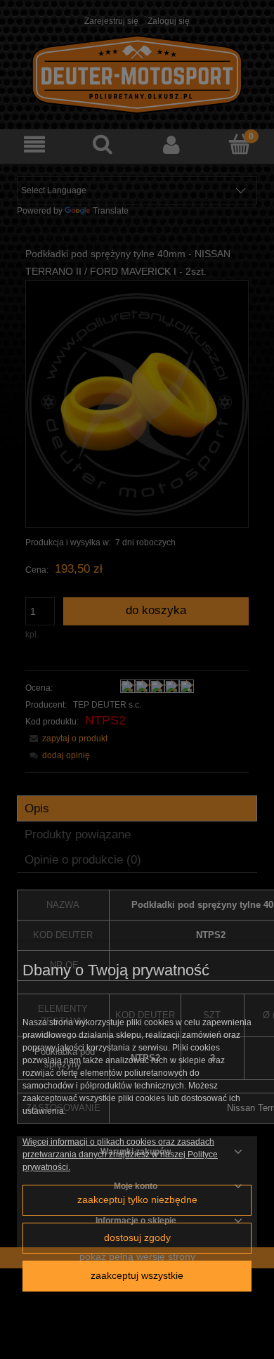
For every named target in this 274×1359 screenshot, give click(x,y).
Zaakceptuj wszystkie (137, 1275)
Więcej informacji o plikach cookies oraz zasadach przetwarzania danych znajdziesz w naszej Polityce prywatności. (120, 1154)
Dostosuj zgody (137, 1238)
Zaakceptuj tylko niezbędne (137, 1200)
